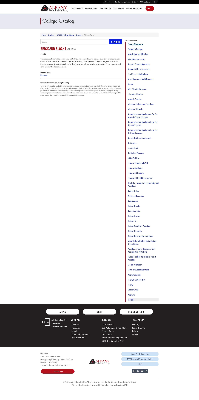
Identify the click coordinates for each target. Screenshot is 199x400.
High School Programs (136, 152)
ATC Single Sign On (59, 323)
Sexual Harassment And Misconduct (140, 79)
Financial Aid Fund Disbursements (140, 177)
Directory (135, 324)
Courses (78, 35)
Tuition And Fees (134, 157)
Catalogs (51, 35)
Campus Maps (107, 334)
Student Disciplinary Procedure (139, 225)
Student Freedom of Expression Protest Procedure (142, 258)
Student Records (134, 205)
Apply (149, 8)
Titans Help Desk (108, 324)
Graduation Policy (134, 210)
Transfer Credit (133, 147)
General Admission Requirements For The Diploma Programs (142, 123)
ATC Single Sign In (145, 2)
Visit (99, 311)
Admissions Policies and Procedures (141, 104)
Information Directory (135, 94)
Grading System (133, 190)
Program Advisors (134, 274)
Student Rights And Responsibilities (140, 235)
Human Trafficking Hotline (140, 354)
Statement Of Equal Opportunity (139, 69)
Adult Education (105, 8)
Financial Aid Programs (136, 172)
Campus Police (126, 2)
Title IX (140, 364)
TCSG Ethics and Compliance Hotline (140, 359)
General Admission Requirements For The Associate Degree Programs (142, 115)
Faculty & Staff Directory (136, 279)
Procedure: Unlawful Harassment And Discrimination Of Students (141, 250)
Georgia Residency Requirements (139, 137)
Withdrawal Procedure (136, 195)
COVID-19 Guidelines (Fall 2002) (113, 340)
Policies (135, 330)
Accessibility (96, 384)
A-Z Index (105, 384)
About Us (117, 2)
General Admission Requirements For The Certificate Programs (142, 131)
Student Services (134, 215)
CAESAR (135, 334)
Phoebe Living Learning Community (114, 337)
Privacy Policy (77, 384)
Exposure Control (108, 330)
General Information (135, 264)
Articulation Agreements (136, 59)
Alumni (74, 330)
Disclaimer (86, 384)
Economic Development (134, 8)
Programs (131, 294)
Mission (130, 84)
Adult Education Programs (137, 89)
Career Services (118, 8)
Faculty (130, 284)
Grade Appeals (133, 200)
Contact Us (135, 2)
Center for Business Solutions (138, 269)
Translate (108, 2)
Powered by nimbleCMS (118, 384)
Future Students (77, 8)
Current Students (91, 8)
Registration (132, 142)
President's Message (135, 49)
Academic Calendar (134, 99)
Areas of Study (133, 289)
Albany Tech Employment (80, 334)
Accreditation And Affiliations (138, 54)
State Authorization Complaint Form (114, 327)
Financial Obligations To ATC (138, 162)
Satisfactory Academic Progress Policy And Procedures (143, 184)
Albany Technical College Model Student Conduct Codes (142, 242)
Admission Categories (135, 109)
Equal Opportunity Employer (138, 74)
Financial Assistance (135, 167)
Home (44, 35)
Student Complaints (135, 230)
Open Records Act (78, 337)
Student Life (132, 220)
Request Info (136, 311)
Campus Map (58, 371)
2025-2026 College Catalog (65, 35)
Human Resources (138, 327)
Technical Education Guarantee (139, 64)
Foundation (76, 327)
